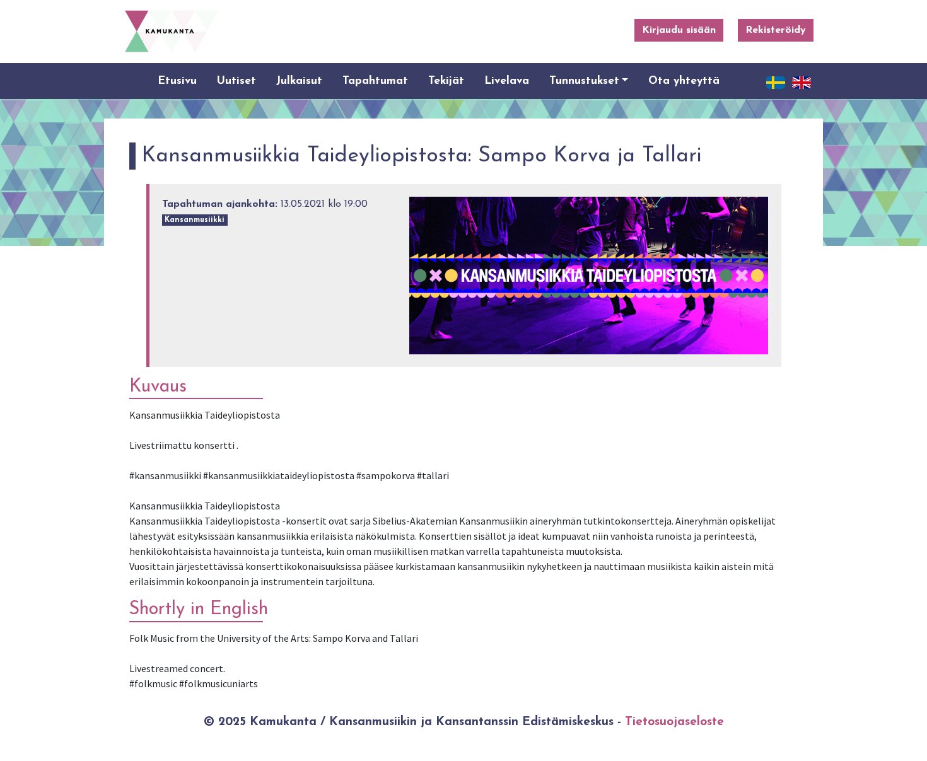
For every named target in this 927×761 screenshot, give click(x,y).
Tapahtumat (375, 81)
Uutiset (236, 81)
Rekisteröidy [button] (775, 30)
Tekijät (446, 81)
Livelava (506, 81)
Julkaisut (299, 81)
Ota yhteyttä (684, 81)
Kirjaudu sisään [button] (679, 30)
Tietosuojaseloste (674, 722)
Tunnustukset (584, 81)
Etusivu (177, 81)
